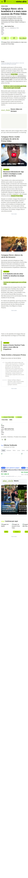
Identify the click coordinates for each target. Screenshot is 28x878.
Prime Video (14, 74)
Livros (18, 450)
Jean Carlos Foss (9, 26)
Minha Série (4, 6)
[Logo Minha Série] (21, 1)
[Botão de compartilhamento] (5, 38)
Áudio (23, 450)
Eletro (14, 450)
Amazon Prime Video (17, 196)
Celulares (9, 450)
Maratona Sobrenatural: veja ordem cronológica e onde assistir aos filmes (13, 174)
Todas (3, 450)
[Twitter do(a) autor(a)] (2, 439)
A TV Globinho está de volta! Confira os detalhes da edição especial (13, 276)
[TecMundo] (5, 2)
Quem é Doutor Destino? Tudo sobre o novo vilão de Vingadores (14, 347)
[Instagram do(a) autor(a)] (5, 439)
